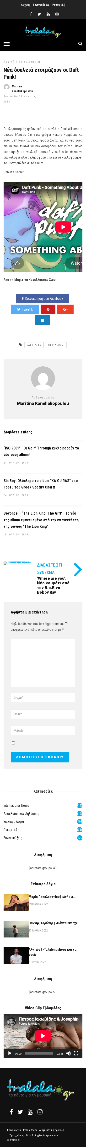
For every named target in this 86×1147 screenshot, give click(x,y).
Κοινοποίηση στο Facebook (44, 299)
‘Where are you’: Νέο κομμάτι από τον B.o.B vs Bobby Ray (53, 585)
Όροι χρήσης (17, 1135)
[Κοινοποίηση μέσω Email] (42, 320)
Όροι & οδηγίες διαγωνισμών (42, 1135)
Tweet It (27, 309)
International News (16, 805)
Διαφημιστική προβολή (51, 1130)
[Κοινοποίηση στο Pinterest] (48, 309)
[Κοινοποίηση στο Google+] (65, 309)
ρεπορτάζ (10, 830)
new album (56, 345)
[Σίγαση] (68, 1053)
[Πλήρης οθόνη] (76, 1053)
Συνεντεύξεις (41, 4)
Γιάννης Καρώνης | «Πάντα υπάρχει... (55, 923)
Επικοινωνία (14, 1130)
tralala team (30, 1130)
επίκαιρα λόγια (14, 821)
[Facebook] (11, 1112)
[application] (43, 1036)
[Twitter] (20, 1112)
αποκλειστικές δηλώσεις (21, 814)
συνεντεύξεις (13, 838)
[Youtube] (48, 14)
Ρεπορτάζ (58, 4)
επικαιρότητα (29, 61)
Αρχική (25, 4)
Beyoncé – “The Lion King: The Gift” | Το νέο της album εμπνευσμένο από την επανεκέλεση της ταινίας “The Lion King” (41, 519)
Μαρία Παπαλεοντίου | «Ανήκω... (52, 897)
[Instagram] (57, 14)
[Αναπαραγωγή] (9, 1053)
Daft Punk (34, 345)
